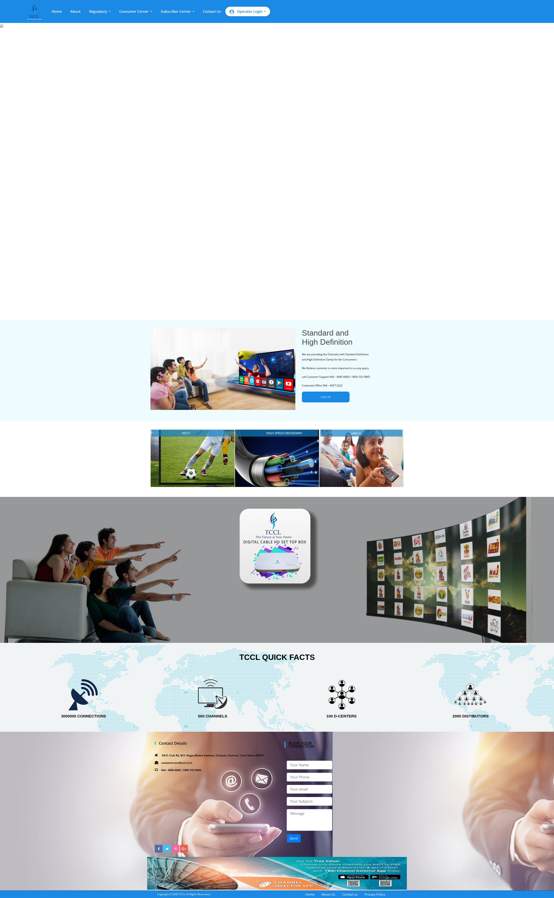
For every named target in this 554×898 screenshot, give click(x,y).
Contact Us (212, 11)
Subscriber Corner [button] (176, 11)
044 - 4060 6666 (171, 770)
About (75, 11)
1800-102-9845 (192, 770)
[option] (277, 167)
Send (294, 838)
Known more (192, 459)
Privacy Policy (375, 894)
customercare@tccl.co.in (176, 763)
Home (59, 11)
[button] (100, 11)
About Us (328, 894)
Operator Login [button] (249, 11)
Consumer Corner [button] (134, 11)
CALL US (326, 397)
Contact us (350, 894)
